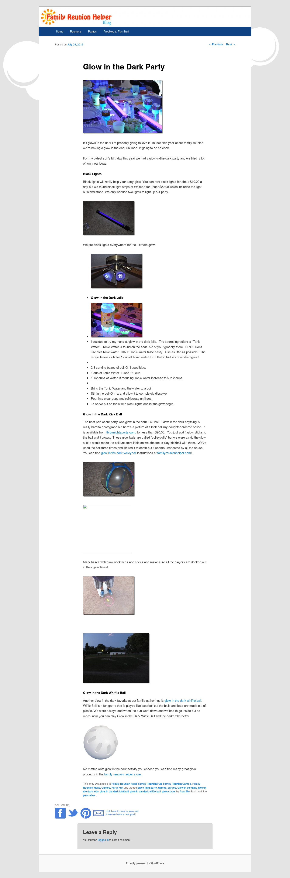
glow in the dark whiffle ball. (183, 700)
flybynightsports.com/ (121, 432)
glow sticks (169, 791)
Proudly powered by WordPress (145, 863)
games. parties (167, 787)
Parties (92, 31)
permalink (89, 795)
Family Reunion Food (124, 784)
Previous (216, 44)
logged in (103, 839)
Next (230, 44)
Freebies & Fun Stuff (116, 31)
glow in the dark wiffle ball (145, 791)
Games (105, 787)
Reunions (76, 31)
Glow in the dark (187, 787)
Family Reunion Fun (150, 784)
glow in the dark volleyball (118, 452)
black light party (147, 787)
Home (59, 31)
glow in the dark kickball (114, 791)
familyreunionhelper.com (174, 452)
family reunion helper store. (123, 774)
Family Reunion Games (177, 784)
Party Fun (117, 787)
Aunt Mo (185, 791)
